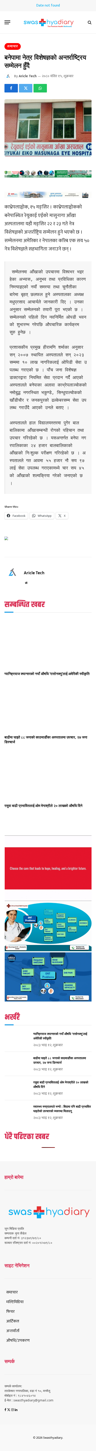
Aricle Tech (28, 76)
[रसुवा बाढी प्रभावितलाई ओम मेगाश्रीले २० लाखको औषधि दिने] (48, 775)
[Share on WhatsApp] (40, 88)
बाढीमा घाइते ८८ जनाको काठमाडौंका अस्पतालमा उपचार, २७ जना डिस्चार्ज (45, 740)
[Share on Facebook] (11, 88)
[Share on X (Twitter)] (25, 88)
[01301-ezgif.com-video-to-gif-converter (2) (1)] (48, 900)
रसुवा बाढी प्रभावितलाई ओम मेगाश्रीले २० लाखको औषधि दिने (43, 805)
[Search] (89, 22)
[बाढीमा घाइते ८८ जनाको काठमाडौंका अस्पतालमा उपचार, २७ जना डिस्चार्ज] (48, 706)
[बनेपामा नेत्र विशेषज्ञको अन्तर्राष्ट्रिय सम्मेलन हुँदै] (48, 127)
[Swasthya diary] (48, 22)
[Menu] (7, 22)
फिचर (10, 1311)
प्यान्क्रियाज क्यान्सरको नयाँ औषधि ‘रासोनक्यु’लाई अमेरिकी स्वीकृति (47, 673)
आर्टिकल (12, 1321)
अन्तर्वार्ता (12, 1331)
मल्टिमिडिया (15, 1302)
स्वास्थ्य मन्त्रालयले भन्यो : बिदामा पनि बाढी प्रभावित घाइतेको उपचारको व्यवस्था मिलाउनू (62, 1108)
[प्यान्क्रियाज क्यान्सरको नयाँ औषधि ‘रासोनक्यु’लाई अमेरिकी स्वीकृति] (48, 643)
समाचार (12, 46)
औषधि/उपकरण (18, 1340)
